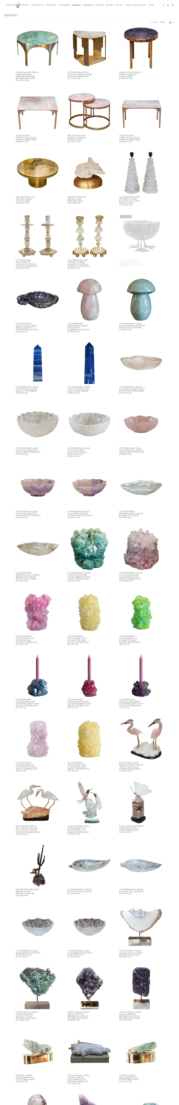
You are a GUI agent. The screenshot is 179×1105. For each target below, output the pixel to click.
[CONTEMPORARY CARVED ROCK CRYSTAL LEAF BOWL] (89, 872)
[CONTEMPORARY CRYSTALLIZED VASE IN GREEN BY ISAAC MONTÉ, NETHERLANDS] (141, 619)
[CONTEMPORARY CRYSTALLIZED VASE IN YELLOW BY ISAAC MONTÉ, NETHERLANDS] (89, 619)
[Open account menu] (168, 5)
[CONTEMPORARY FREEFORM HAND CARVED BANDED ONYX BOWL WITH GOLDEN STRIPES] (38, 556)
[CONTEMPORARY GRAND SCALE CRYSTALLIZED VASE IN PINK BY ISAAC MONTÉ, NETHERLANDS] (141, 556)
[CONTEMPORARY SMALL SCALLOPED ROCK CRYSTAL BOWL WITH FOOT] (38, 933)
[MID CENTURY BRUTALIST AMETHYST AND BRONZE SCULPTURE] (38, 872)
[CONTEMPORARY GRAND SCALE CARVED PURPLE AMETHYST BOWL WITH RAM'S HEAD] (38, 307)
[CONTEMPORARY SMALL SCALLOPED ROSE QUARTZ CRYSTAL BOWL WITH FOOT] (141, 431)
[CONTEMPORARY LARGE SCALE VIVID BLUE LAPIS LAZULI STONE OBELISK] (38, 369)
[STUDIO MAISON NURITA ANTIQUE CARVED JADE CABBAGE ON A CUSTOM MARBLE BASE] (89, 1058)
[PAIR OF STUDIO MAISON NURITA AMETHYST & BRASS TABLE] (141, 55)
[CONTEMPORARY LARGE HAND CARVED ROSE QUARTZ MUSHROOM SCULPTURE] (89, 307)
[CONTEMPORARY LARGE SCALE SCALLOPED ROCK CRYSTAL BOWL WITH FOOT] (38, 431)
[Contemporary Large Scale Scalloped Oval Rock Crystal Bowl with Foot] (89, 431)
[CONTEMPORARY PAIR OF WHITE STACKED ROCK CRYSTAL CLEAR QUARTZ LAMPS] (141, 180)
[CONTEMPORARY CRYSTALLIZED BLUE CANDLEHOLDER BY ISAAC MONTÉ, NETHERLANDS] (38, 683)
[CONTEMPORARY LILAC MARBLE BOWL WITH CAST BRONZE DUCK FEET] (141, 243)
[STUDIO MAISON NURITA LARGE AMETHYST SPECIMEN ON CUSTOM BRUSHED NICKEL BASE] (141, 995)
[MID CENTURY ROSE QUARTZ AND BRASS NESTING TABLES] (89, 118)
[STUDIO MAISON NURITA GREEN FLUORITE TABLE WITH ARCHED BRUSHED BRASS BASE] (38, 55)
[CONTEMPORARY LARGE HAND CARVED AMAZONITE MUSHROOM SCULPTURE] (141, 307)
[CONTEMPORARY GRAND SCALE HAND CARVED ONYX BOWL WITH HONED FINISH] (141, 369)
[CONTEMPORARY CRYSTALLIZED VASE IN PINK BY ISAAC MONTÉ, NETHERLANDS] (38, 619)
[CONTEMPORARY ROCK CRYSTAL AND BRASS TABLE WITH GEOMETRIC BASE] (89, 55)
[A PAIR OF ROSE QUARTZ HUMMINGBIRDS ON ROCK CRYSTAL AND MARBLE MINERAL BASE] (89, 809)
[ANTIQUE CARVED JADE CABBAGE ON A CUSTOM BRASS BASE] (38, 1058)
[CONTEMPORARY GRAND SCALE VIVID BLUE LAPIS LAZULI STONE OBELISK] (89, 369)
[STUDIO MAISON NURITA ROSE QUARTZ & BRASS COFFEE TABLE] (38, 118)
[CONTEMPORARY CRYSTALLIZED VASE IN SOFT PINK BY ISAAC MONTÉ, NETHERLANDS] (38, 746)
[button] (163, 22)
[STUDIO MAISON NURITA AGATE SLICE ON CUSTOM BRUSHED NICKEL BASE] (141, 933)
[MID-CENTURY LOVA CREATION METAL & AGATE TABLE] (38, 180)
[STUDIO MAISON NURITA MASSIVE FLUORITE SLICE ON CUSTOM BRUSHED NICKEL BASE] (38, 995)
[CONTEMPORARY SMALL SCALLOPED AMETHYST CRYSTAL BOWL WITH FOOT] (38, 494)
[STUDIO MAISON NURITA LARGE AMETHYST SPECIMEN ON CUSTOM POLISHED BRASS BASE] (89, 995)
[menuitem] (151, 5)
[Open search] (163, 5)
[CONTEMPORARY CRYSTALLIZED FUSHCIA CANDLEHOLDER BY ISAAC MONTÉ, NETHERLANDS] (89, 683)
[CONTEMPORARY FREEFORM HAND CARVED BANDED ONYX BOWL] (141, 494)
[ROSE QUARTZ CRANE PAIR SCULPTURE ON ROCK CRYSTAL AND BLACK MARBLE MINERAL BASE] (141, 746)
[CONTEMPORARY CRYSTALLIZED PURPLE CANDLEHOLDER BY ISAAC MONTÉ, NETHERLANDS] (141, 683)
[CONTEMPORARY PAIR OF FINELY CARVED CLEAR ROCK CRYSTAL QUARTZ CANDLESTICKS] (89, 243)
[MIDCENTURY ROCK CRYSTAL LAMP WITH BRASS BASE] (89, 180)
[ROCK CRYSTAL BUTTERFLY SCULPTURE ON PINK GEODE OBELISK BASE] (141, 809)
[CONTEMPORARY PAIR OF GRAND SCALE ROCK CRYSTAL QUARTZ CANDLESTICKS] (38, 243)
